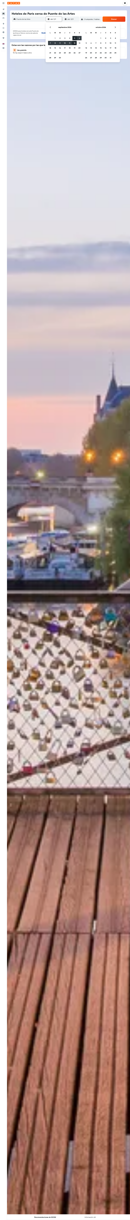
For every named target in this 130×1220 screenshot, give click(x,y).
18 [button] (69, 48)
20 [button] (79, 48)
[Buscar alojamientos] (3, 14)
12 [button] (74, 43)
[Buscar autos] (3, 18)
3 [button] (64, 38)
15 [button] (55, 48)
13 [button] (79, 43)
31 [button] (110, 58)
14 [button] (50, 48)
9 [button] (105, 43)
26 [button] (74, 53)
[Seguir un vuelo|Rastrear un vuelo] (3, 28)
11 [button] (69, 43)
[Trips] (3, 38)
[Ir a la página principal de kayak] (13, 3)
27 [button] (79, 53)
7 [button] (50, 43)
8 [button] (55, 43)
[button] (3, 3)
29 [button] (55, 58)
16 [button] (60, 48)
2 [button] (105, 38)
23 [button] (60, 53)
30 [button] (60, 58)
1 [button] (100, 38)
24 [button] (65, 53)
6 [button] (79, 38)
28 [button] (50, 58)
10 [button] (65, 43)
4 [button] (69, 38)
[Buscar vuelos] (3, 9)
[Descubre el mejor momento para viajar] (3, 32)
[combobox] (30, 19)
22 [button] (55, 53)
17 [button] (65, 48)
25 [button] (70, 53)
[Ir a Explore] (3, 24)
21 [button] (50, 53)
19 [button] (74, 48)
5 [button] (74, 38)
